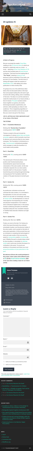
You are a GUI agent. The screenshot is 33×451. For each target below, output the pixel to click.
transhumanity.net (16, 5)
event (9, 287)
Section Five (13, 291)
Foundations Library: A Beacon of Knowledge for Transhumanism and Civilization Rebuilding (15, 406)
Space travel (15, 294)
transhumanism (23, 294)
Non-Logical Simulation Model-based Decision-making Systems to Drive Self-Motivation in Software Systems (16, 413)
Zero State (8, 295)
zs (11, 295)
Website (5, 354)
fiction (13, 290)
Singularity (10, 292)
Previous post (9, 300)
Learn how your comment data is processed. (15, 374)
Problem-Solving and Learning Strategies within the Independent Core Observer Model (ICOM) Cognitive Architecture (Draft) (16, 418)
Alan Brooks (5, 388)
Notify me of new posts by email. (14, 364)
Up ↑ (30, 448)
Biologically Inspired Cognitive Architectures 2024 (15, 410)
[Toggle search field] (30, 14)
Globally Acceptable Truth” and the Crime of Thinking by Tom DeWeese (15, 389)
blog (7, 287)
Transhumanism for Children (18, 386)
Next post (8, 302)
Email (5, 346)
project (7, 291)
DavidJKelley (5, 386)
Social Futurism (18, 292)
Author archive (8, 278)
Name (5, 339)
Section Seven (20, 291)
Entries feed (5, 437)
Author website (11, 278)
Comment (6, 316)
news (13, 287)
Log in (4, 434)
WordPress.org (6, 442)
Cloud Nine (8, 290)
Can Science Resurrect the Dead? (15, 383)
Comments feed (6, 439)
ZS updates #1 (9, 22)
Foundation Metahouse (21, 290)
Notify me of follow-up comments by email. (16, 361)
